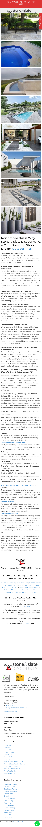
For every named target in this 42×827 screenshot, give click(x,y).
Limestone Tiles (26, 485)
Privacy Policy (9, 752)
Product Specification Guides (14, 764)
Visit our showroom (11, 711)
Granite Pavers (35, 583)
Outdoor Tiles (22, 248)
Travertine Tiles (22, 583)
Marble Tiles (13, 587)
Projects (7, 759)
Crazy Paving (8, 796)
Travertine (5, 485)
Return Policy (9, 757)
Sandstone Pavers (26, 585)
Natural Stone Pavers (24, 590)
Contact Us (31, 592)
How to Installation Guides (13, 761)
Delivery (7, 747)
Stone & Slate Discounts (20, 822)
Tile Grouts (8, 817)
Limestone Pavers (11, 585)
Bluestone (14, 485)
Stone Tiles (8, 812)
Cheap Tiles (8, 815)
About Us (7, 745)
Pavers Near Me (9, 773)
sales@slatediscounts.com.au (16, 708)
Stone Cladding (9, 808)
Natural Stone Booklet (12, 768)
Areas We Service (10, 771)
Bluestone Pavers (8, 583)
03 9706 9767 (25, 606)
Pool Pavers (23, 587)
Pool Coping (34, 587)
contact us (26, 623)
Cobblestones (20, 592)
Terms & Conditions (11, 750)
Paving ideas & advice (12, 766)
